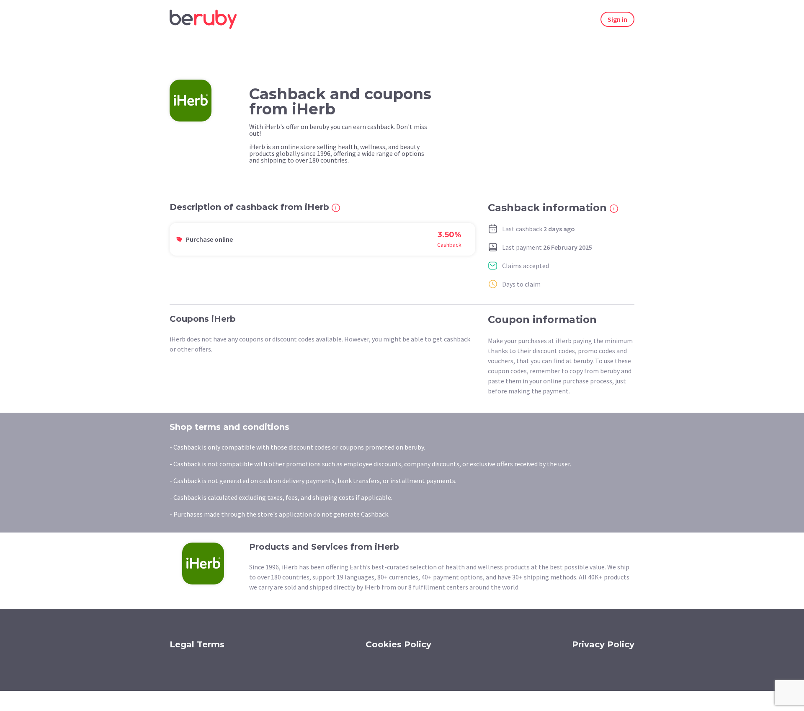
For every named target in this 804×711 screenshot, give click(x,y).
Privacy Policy (603, 644)
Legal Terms (197, 644)
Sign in (617, 19)
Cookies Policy (398, 644)
